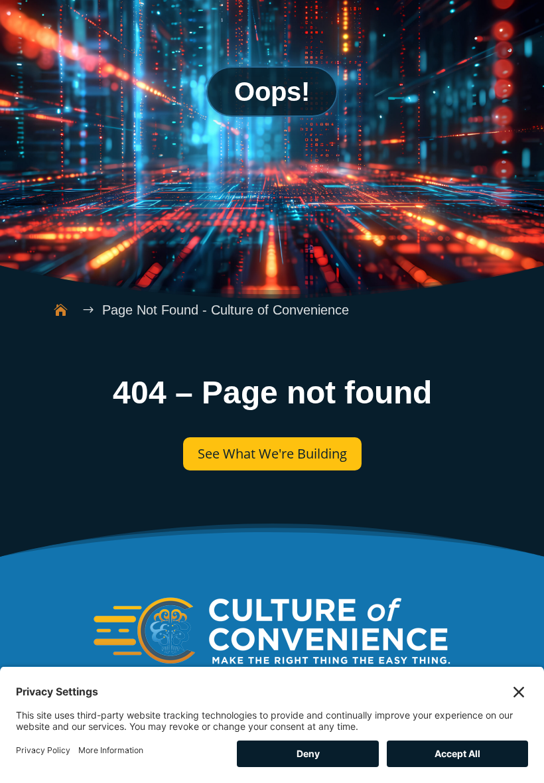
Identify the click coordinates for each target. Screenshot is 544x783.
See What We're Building (272, 454)
